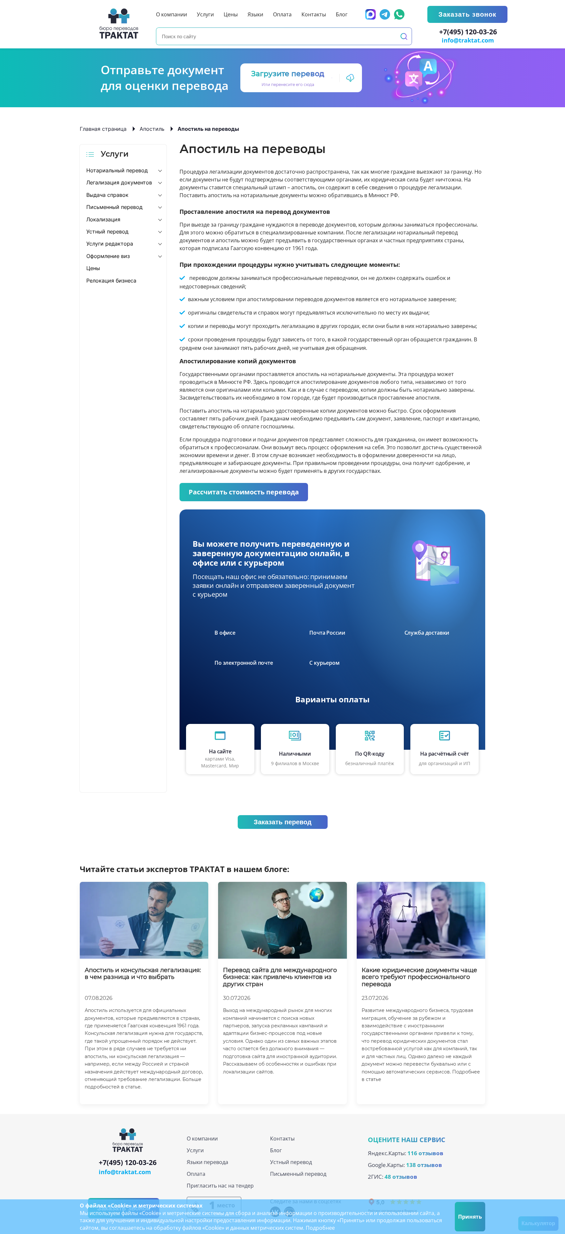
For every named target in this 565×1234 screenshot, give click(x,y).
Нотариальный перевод (117, 170)
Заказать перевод (283, 822)
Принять (470, 1216)
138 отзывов (424, 1165)
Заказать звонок (467, 14)
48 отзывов (401, 1176)
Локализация (103, 219)
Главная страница (103, 129)
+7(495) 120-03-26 (468, 32)
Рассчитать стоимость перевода (244, 492)
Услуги (195, 1150)
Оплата (196, 1173)
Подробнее (320, 1227)
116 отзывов (425, 1153)
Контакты (282, 1138)
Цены (93, 268)
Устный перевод (107, 231)
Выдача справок (107, 195)
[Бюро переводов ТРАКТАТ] (120, 24)
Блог (276, 1150)
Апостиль (152, 129)
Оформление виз (108, 256)
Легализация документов (119, 182)
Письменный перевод (114, 207)
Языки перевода (207, 1162)
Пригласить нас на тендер (220, 1185)
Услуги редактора (109, 243)
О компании (202, 1138)
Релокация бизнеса (111, 280)
